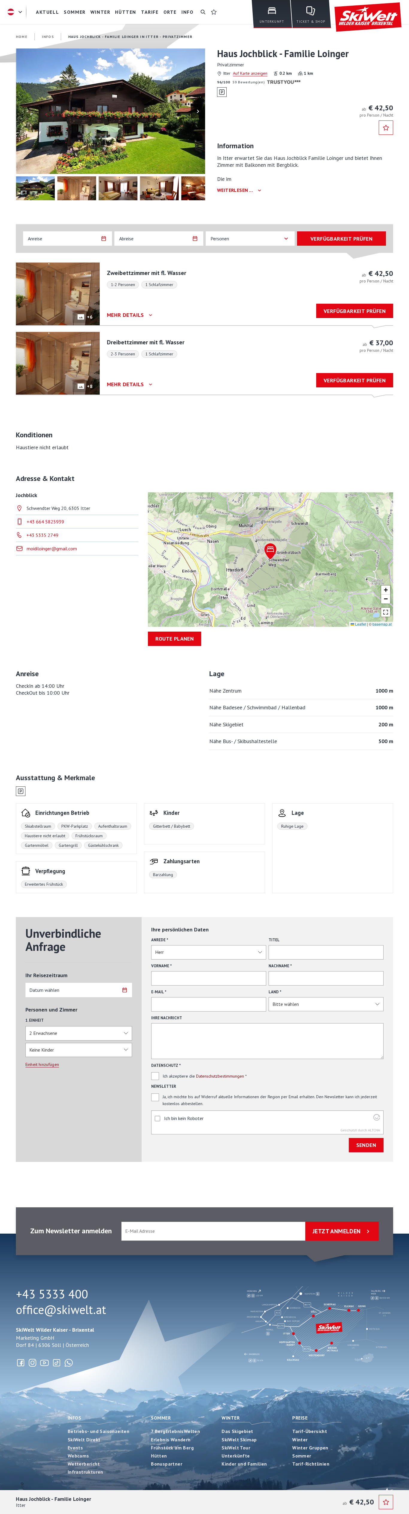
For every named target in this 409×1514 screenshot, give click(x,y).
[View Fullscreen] (385, 612)
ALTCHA (374, 1130)
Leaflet (360, 624)
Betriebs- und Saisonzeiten (98, 1431)
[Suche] (203, 12)
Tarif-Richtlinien (310, 1464)
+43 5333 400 (52, 1294)
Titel (274, 939)
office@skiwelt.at (61, 1309)
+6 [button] (90, 317)
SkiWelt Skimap (239, 1440)
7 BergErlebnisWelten (175, 1431)
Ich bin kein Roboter (184, 1118)
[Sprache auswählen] (15, 12)
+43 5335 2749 (42, 535)
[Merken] (386, 127)
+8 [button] (90, 386)
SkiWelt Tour (236, 1448)
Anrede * (159, 939)
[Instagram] (32, 1363)
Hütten (159, 1456)
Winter (231, 1418)
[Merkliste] (214, 12)
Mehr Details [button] (125, 315)
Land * (275, 991)
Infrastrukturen (85, 1472)
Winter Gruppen (310, 1448)
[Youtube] (44, 1363)
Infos (74, 1418)
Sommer (161, 1418)
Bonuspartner (166, 1464)
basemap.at (382, 624)
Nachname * (280, 965)
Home (22, 36)
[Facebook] (20, 1363)
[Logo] (368, 17)
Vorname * (161, 965)
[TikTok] (56, 1363)
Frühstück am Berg (172, 1448)
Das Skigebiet (237, 1431)
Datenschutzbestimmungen (220, 1076)
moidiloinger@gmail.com (52, 548)
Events (75, 1448)
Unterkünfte (236, 1456)
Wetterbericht (84, 1464)
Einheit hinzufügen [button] (42, 1064)
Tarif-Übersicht (309, 1431)
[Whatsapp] (68, 1363)
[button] (110, 111)
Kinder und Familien (244, 1464)
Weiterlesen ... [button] (235, 190)
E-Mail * (158, 991)
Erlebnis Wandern (170, 1440)
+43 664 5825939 (45, 522)
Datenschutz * (166, 1065)
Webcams (78, 1456)
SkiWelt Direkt (84, 1440)
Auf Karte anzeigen (250, 73)
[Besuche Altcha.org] (376, 1119)
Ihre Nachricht (166, 1017)
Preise (299, 1418)
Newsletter (163, 1086)
